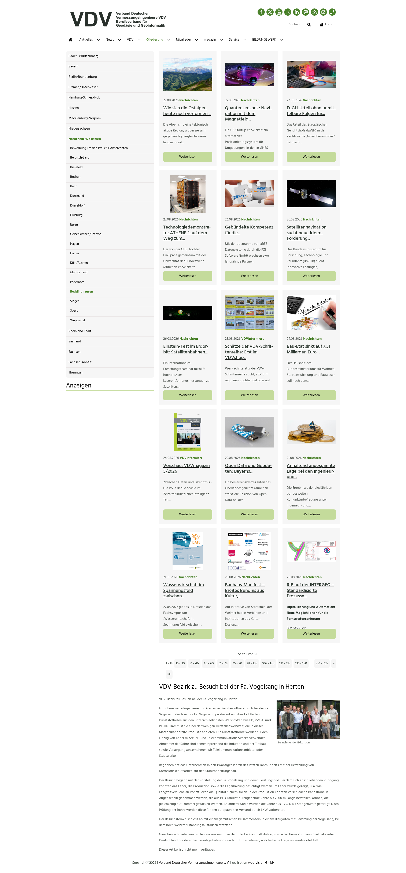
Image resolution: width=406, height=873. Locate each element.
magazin (210, 39)
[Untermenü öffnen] (98, 39)
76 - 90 (237, 663)
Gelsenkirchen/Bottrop (86, 234)
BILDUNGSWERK (264, 39)
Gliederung (154, 39)
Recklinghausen (81, 291)
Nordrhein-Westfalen (85, 139)
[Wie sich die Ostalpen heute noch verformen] (187, 74)
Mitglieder (183, 39)
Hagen (74, 243)
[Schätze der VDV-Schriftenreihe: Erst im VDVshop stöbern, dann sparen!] (249, 313)
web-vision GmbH (261, 863)
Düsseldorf (77, 205)
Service (234, 39)
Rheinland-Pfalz (80, 331)
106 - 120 (268, 663)
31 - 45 (194, 663)
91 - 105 (252, 663)
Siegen (75, 301)
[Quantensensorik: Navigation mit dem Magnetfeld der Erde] (249, 74)
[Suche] (309, 24)
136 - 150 (301, 663)
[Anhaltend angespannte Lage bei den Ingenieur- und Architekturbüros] (311, 432)
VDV (130, 39)
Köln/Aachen (79, 262)
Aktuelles (86, 39)
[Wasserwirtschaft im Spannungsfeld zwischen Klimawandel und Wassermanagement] (188, 551)
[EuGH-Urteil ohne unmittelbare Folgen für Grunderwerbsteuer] (311, 74)
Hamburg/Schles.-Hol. (84, 97)
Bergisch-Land (79, 157)
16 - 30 (180, 663)
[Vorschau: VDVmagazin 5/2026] (187, 432)
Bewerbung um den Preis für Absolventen (99, 148)
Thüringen (76, 372)
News (110, 39)
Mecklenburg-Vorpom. (85, 118)
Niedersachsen (79, 128)
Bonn (73, 186)
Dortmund (77, 195)
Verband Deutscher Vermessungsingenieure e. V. (194, 863)
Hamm (74, 253)
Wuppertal (77, 320)
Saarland (75, 341)
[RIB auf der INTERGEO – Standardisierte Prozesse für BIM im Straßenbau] (311, 551)
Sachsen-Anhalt (80, 362)
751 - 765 (322, 663)
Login (329, 24)
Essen (74, 224)
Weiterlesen (187, 157)
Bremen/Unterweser (83, 87)
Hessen (74, 108)
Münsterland (79, 272)
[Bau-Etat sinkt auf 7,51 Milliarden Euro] (311, 313)
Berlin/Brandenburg (83, 77)
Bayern (73, 66)
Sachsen (75, 352)
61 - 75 (223, 663)
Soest (74, 310)
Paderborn (77, 282)
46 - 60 (209, 663)
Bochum (75, 176)
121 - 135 (284, 663)
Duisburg (76, 215)
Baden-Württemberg (84, 56)
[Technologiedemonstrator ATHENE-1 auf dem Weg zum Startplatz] (188, 194)
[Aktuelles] (70, 40)
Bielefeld (76, 167)
